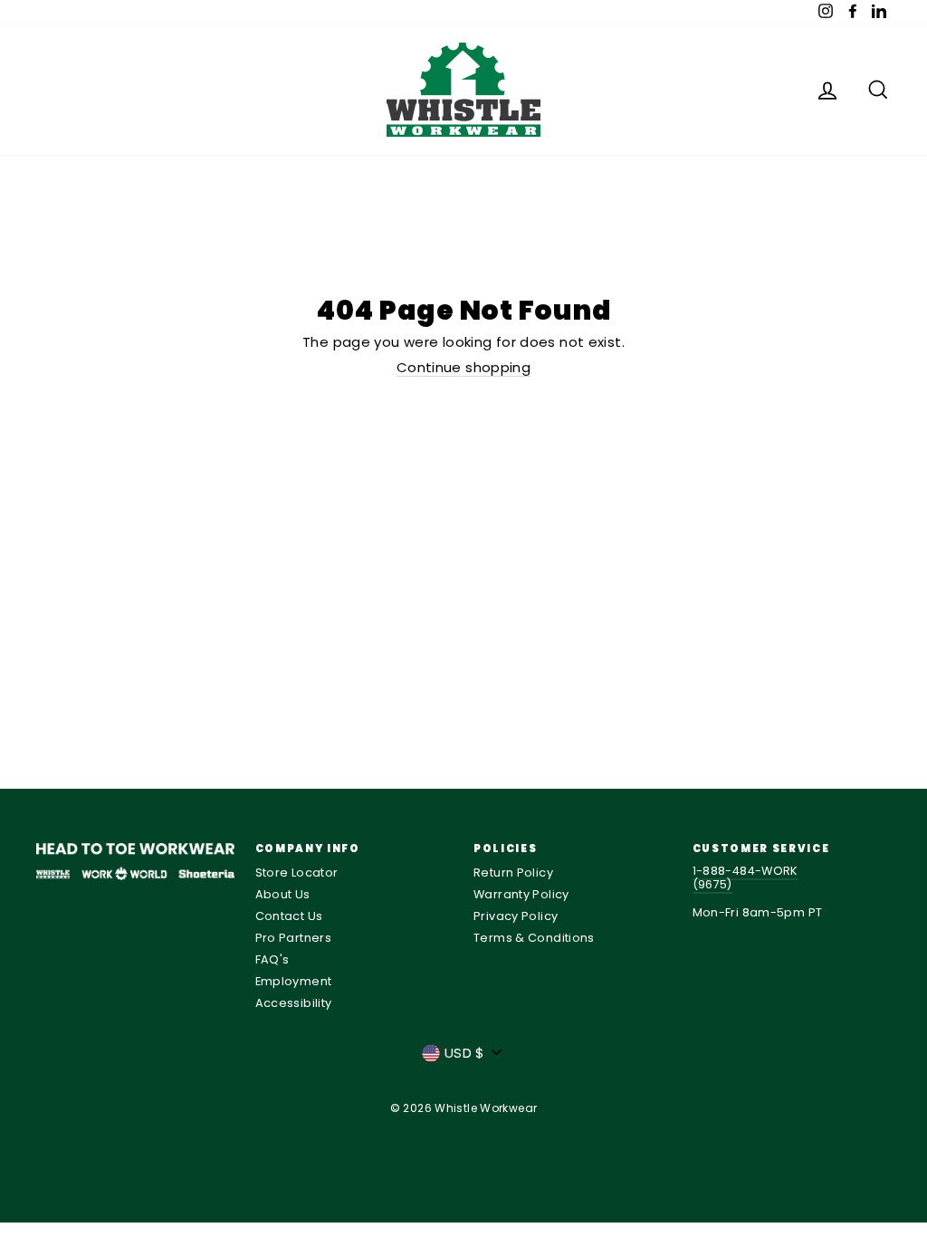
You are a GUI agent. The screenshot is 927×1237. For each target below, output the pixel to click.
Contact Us (289, 916)
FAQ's (272, 959)
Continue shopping (463, 368)
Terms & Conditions (534, 937)
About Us (283, 894)
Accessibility (293, 1003)
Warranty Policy (521, 894)
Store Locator (297, 872)
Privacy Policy (515, 916)
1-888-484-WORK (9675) (745, 877)
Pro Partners (293, 937)
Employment (293, 981)
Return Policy (513, 872)
